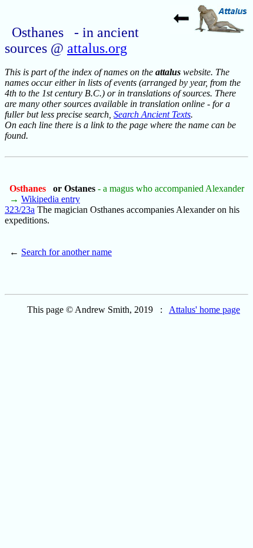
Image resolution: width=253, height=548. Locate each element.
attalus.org (97, 48)
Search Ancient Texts (152, 114)
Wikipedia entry (50, 199)
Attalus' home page (204, 310)
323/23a (20, 210)
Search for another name (66, 252)
